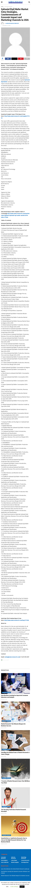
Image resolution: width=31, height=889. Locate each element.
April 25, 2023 (4, 813)
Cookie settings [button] (14, 886)
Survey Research (25, 860)
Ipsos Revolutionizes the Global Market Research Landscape (15, 869)
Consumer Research (8, 6)
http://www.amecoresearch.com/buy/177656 (16, 620)
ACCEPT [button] (22, 886)
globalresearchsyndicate (12, 23)
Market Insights (15, 862)
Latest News (14, 860)
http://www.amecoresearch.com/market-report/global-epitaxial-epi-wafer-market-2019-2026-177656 (15, 215)
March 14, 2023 (4, 843)
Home (2, 6)
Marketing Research (23, 858)
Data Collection (4, 862)
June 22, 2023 (4, 727)
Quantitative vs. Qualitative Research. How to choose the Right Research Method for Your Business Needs (14, 840)
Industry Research (13, 858)
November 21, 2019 (6, 25)
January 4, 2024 (4, 699)
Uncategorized (24, 862)
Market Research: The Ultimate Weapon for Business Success (15, 875)
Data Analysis (4, 860)
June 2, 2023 (4, 756)
